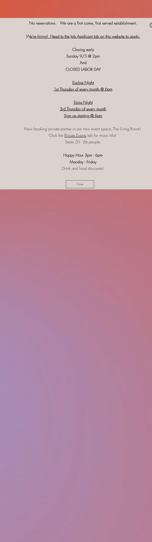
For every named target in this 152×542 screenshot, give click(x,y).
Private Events (75, 135)
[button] (80, 184)
